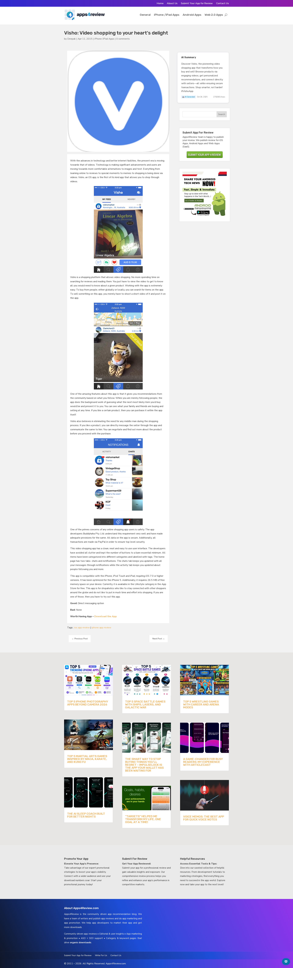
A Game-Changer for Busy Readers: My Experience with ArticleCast (203, 762)
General (145, 14)
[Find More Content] (286, 961)
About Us (172, 3)
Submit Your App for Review (197, 3)
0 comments (123, 38)
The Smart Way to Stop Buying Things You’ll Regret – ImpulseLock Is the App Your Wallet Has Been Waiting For (144, 764)
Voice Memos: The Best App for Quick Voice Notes (203, 818)
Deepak (71, 38)
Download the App (105, 616)
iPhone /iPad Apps (166, 14)
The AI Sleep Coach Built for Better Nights (86, 815)
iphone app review (101, 627)
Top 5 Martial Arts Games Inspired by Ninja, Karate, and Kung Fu (87, 759)
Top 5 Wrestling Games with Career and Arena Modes (201, 704)
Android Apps (192, 14)
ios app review (82, 627)
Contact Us (222, 3)
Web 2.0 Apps (214, 14)
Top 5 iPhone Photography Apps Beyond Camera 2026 (87, 703)
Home (160, 3)
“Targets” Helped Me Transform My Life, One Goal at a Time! (143, 819)
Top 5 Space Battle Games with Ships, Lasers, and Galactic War (145, 704)
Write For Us (101, 955)
